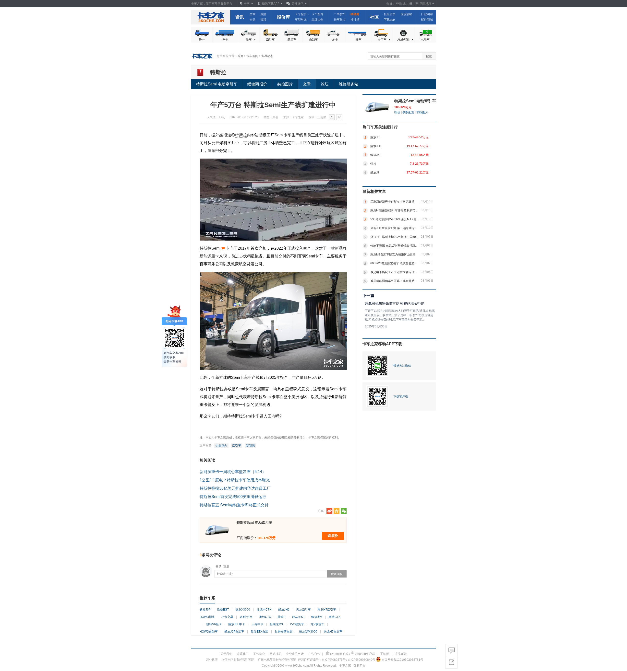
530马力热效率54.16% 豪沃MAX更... (394, 219)
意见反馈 (401, 654)
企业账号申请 (295, 654)
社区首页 (390, 14)
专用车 (382, 39)
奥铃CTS (334, 617)
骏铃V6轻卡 (214, 624)
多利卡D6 (246, 617)
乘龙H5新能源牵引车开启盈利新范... (394, 210)
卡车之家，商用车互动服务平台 (211, 3)
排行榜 (354, 19)
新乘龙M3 (276, 624)
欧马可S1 (298, 617)
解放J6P (205, 609)
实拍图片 (285, 84)
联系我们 (243, 654)
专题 (252, 19)
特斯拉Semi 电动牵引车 (216, 84)
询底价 (333, 536)
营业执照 (212, 659)
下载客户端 (400, 396)
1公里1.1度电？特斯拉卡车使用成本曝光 (235, 480)
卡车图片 (317, 14)
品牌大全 (317, 19)
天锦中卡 (257, 624)
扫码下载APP (270, 3)
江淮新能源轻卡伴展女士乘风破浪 (392, 201)
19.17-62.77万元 (418, 146)
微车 (249, 39)
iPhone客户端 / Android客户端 (352, 654)
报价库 (283, 17)
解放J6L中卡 (236, 624)
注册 (409, 3)
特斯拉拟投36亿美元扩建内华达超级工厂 (235, 488)
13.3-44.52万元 (418, 137)
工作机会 (259, 654)
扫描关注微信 (402, 365)
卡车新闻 (252, 56)
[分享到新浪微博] (329, 511)
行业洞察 (427, 14)
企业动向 (221, 445)
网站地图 (275, 654)
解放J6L (375, 137)
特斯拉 (218, 72)
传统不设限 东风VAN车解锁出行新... (393, 245)
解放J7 (374, 172)
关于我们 (226, 654)
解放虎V (316, 617)
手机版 (384, 654)
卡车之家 (210, 17)
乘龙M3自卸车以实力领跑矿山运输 (393, 254)
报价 (397, 112)
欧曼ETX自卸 (259, 631)
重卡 (225, 39)
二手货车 (340, 14)
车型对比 (301, 19)
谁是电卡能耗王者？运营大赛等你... (393, 272)
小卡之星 (227, 617)
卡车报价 (301, 14)
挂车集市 (340, 19)
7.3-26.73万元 (419, 163)
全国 (247, 3)
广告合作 (314, 654)
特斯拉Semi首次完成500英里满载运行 (233, 497)
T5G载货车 (296, 624)
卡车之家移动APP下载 (382, 344)
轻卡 (202, 39)
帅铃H (281, 617)
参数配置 (408, 112)
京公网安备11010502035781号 (402, 659)
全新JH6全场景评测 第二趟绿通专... (393, 228)
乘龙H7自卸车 (333, 631)
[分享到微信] (344, 511)
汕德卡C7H (264, 609)
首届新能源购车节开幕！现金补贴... (393, 281)
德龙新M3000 (308, 631)
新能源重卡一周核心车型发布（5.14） (233, 472)
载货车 (292, 39)
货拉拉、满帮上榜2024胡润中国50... (394, 237)
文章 (252, 14)
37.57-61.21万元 (418, 172)
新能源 (250, 445)
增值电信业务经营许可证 (238, 659)
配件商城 (427, 19)
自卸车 (313, 39)
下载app (389, 19)
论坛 (325, 84)
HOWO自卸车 (209, 631)
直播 (263, 14)
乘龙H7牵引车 (326, 609)
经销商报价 (257, 84)
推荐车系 (207, 598)
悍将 (373, 163)
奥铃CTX (265, 617)
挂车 (359, 39)
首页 (240, 56)
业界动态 (267, 56)
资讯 (239, 17)
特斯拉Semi (210, 248)
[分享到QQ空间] (336, 511)
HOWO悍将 (207, 617)
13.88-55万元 (420, 155)
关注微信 (297, 3)
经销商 (354, 14)
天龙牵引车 (303, 609)
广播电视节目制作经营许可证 (277, 659)
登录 (399, 3)
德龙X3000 (242, 609)
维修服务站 (348, 84)
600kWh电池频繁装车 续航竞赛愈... (393, 263)
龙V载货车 (317, 624)
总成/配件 (403, 39)
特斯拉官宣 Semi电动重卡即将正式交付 (234, 505)
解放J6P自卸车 (234, 631)
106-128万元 (402, 107)
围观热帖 (406, 14)
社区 (374, 17)
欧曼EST (223, 609)
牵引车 (270, 39)
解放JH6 (283, 609)
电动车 (425, 39)
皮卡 (335, 39)
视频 (263, 19)
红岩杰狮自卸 (283, 631)
